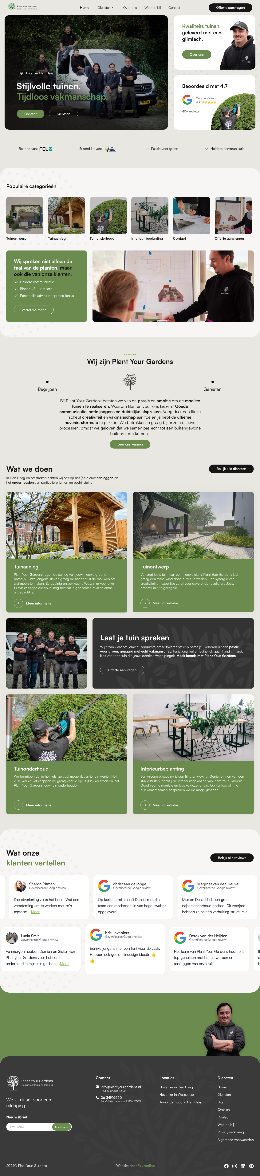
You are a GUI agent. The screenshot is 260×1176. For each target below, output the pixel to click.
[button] (106, 7)
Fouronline (146, 1165)
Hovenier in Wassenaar (177, 1094)
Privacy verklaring (231, 1132)
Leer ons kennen (130, 444)
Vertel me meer (34, 310)
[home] (31, 7)
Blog (221, 1102)
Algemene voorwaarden (236, 1139)
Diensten (63, 114)
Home (84, 7)
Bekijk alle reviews (232, 858)
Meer (121, 963)
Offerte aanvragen (230, 7)
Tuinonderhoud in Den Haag (181, 1102)
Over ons (130, 7)
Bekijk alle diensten (231, 468)
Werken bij (152, 7)
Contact (174, 7)
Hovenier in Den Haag (176, 1087)
